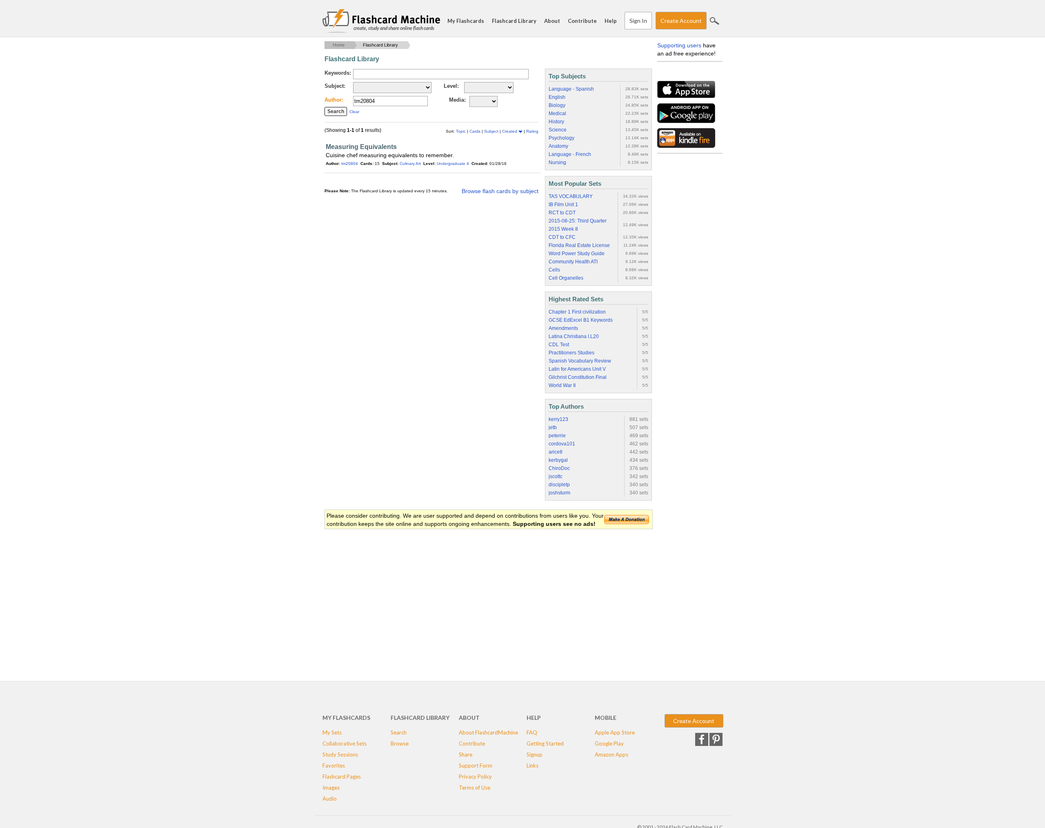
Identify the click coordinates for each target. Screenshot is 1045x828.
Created (510, 131)
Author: (334, 100)
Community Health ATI (573, 262)
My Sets (332, 732)
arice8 (556, 452)
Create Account (681, 20)
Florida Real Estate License (579, 245)
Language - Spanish (571, 89)
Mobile (605, 717)
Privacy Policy (475, 776)
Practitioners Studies (571, 353)
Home (339, 44)
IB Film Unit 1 (563, 204)
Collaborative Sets (344, 743)
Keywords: (338, 73)
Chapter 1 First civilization (577, 312)
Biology (557, 105)
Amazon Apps (611, 754)
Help (611, 21)
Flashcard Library (514, 21)
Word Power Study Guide (577, 253)
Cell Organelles (566, 278)
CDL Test (559, 344)
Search (714, 21)
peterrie (557, 435)
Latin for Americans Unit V (577, 369)
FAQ (532, 732)
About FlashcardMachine (488, 732)
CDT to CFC (562, 237)
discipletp (559, 484)
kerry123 (558, 419)
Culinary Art (410, 163)
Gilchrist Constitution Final (578, 377)
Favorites (333, 765)
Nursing (557, 162)
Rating (532, 131)
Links (532, 765)
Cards (475, 131)
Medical (557, 113)
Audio (329, 798)
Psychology (561, 138)
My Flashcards (465, 21)
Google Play (609, 743)
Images (331, 787)
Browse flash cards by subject (500, 191)
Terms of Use (474, 787)
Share (465, 754)
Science (558, 130)
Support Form (475, 765)
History (556, 122)
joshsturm (559, 493)
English (557, 97)
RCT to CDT (562, 213)
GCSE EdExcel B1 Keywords (581, 320)
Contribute (582, 21)
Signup (535, 754)
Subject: (335, 86)
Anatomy (558, 146)
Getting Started (545, 743)
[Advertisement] (473, 595)
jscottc (556, 476)
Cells (554, 270)
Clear (354, 111)
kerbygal (558, 460)
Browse (400, 743)
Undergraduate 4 (453, 163)
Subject (492, 131)
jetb (553, 427)
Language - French (570, 154)
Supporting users (679, 45)
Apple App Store (615, 732)
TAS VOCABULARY (571, 196)
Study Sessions (340, 754)
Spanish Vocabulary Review (580, 361)
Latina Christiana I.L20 (574, 336)
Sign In (638, 20)
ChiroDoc (559, 468)
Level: (451, 86)
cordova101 (562, 444)
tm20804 (349, 163)
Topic (461, 131)
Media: (457, 100)
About (552, 21)
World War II (562, 385)
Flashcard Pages (341, 776)
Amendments (563, 328)
